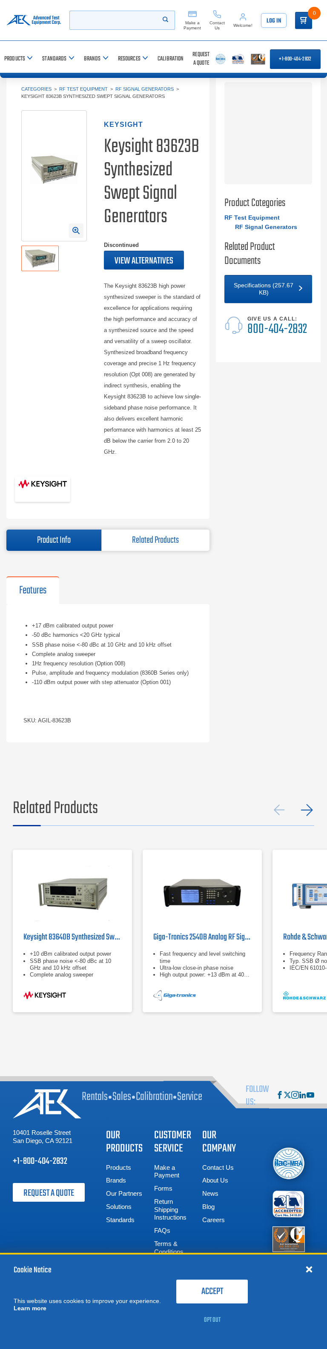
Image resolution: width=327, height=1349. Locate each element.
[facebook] (280, 1096)
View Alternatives (144, 261)
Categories (36, 89)
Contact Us (218, 1167)
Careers (213, 1219)
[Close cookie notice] (309, 1269)
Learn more (30, 1308)
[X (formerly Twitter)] (287, 1096)
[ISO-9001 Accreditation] (288, 1238)
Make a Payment (166, 1171)
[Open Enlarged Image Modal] (76, 230)
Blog (208, 1206)
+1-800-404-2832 (295, 59)
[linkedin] (303, 1096)
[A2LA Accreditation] (288, 1204)
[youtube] (310, 1096)
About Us (215, 1180)
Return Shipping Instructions (170, 1209)
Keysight (123, 124)
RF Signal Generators (144, 89)
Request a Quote (48, 1193)
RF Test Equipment (83, 89)
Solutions (119, 1206)
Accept (212, 1291)
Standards (120, 1219)
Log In (274, 21)
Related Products (155, 540)
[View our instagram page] (295, 1096)
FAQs (162, 1230)
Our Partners (124, 1193)
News (210, 1193)
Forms (163, 1188)
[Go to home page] (33, 20)
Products (118, 1167)
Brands (116, 1180)
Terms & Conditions (169, 1247)
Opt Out (212, 1320)
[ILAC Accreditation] (288, 1163)
